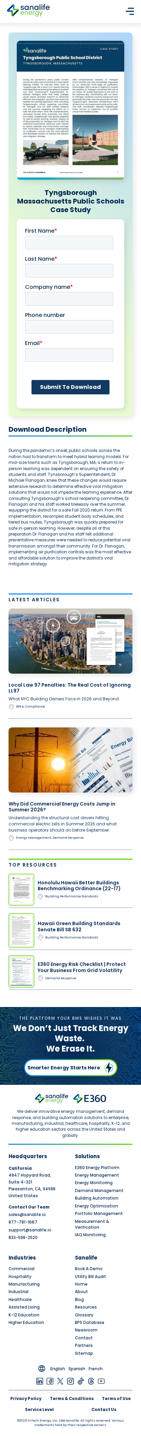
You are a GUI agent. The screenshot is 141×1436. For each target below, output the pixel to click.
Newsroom (86, 1330)
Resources (86, 1307)
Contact (84, 1338)
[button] (130, 11)
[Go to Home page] (28, 11)
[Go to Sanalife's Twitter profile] (60, 1380)
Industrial (18, 1291)
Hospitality (20, 1276)
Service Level (39, 1409)
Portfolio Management (99, 1213)
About (81, 1291)
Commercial (22, 1269)
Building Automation (96, 1198)
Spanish (76, 1369)
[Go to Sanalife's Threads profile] (91, 1380)
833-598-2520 (23, 1237)
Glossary (84, 1315)
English (57, 1369)
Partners (84, 1345)
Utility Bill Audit (90, 1276)
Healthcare (20, 1299)
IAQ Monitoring (90, 1235)
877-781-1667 (23, 1222)
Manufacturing (24, 1284)
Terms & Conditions (72, 1398)
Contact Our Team (29, 1207)
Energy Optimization (96, 1206)
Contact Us (103, 1409)
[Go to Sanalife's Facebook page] (50, 1380)
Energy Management (97, 1175)
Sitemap (84, 1353)
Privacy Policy (25, 1398)
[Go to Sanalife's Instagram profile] (70, 1380)
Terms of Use (116, 1398)
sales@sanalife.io (27, 1214)
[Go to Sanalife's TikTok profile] (80, 1380)
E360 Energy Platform (97, 1167)
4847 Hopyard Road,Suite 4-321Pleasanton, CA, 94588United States (32, 1182)
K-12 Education (24, 1315)
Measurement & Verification (92, 1224)
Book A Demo (89, 1269)
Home (81, 1284)
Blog (79, 1299)
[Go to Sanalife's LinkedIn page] (39, 1380)
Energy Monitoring (94, 1183)
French (96, 1369)
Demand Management (99, 1190)
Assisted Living (24, 1307)
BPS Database (89, 1322)
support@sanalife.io (30, 1230)
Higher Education (26, 1322)
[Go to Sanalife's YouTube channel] (101, 1380)
